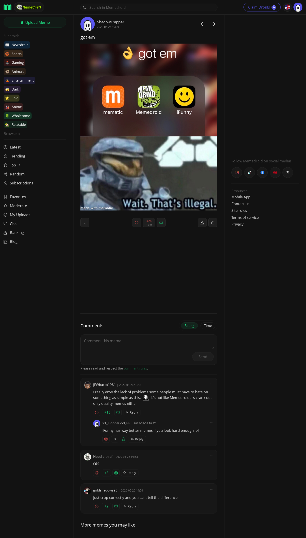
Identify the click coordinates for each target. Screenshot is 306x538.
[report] (202, 222)
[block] (212, 222)
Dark (12, 89)
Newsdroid (16, 44)
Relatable (15, 124)
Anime (13, 106)
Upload (37, 22)
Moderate (18, 205)
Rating (189, 325)
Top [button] (13, 165)
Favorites (18, 196)
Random (17, 174)
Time (208, 325)
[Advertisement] (265, 84)
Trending (17, 156)
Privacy (237, 224)
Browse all (13, 133)
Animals (14, 71)
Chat (14, 223)
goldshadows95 (105, 490)
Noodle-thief (102, 456)
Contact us (240, 203)
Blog (13, 241)
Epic (11, 98)
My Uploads (20, 214)
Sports (13, 53)
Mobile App (240, 197)
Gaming (14, 62)
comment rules (135, 368)
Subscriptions (21, 183)
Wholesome (17, 115)
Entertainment (19, 80)
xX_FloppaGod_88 (116, 423)
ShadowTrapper (110, 21)
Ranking (17, 232)
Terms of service (245, 217)
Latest (15, 147)
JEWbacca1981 (104, 384)
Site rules (239, 210)
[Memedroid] (7, 7)
